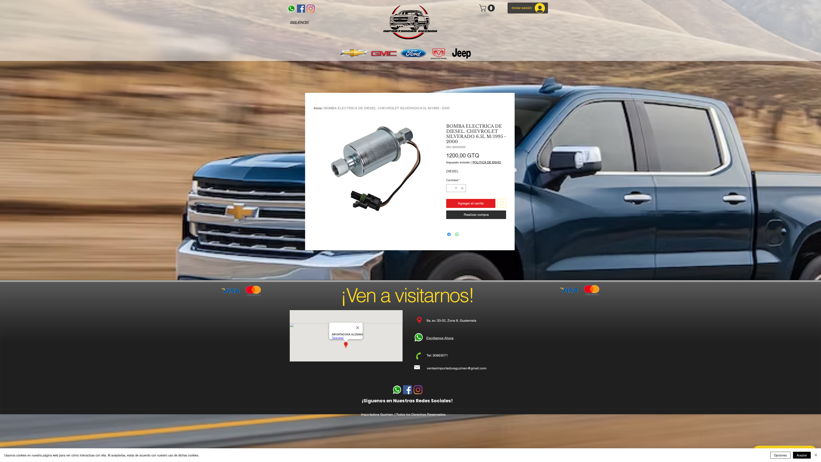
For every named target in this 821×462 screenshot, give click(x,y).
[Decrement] (449, 188)
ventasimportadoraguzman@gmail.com (456, 368)
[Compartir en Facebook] (449, 234)
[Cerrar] (815, 455)
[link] (487, 8)
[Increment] (462, 188)
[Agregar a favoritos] (501, 203)
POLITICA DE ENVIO (487, 162)
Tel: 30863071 (437, 355)
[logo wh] (291, 8)
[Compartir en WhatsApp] (457, 234)
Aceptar (802, 455)
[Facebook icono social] (301, 8)
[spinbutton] (456, 188)
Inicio (318, 108)
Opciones (780, 455)
